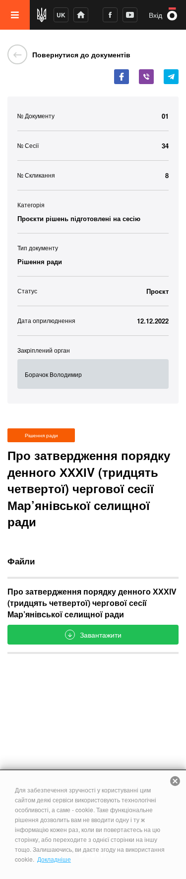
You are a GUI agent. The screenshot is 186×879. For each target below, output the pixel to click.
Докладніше (54, 859)
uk (61, 14)
